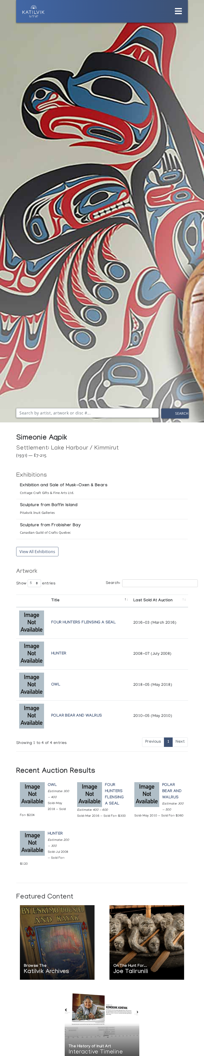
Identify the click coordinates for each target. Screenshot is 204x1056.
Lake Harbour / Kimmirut (85, 448)
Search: (113, 583)
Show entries (35, 583)
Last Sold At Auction (152, 600)
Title (55, 600)
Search (181, 413)
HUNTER (58, 653)
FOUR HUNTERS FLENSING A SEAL (83, 622)
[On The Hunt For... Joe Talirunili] (146, 943)
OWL (55, 685)
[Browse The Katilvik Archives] (57, 943)
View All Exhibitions (37, 551)
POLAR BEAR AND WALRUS (76, 716)
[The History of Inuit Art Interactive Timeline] (102, 1023)
